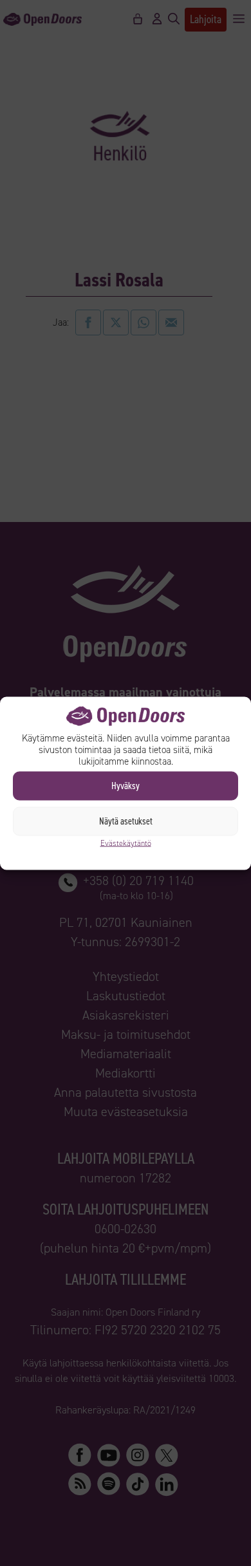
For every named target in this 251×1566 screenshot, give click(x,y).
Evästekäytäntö (125, 842)
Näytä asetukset (126, 821)
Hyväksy (125, 785)
